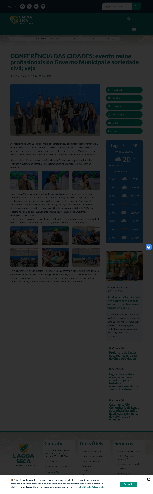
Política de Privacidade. (92, 487)
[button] (149, 479)
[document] (76, 247)
